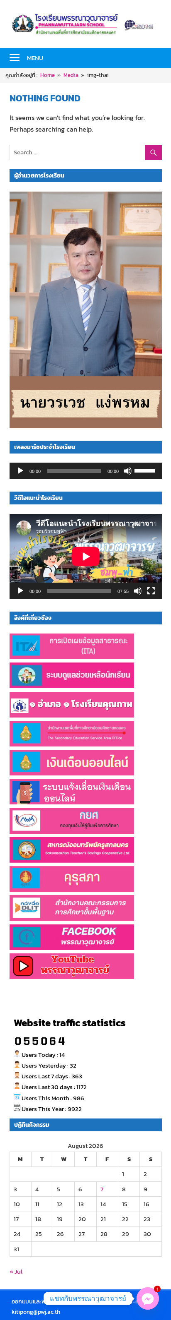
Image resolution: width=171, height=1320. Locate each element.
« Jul (16, 1271)
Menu (35, 57)
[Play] (20, 471)
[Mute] (128, 471)
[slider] (146, 470)
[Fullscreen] (151, 591)
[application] (86, 471)
